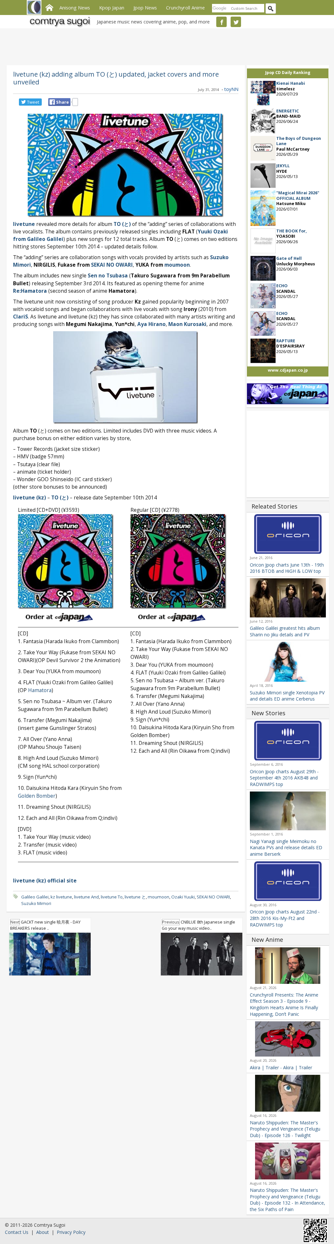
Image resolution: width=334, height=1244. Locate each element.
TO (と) (122, 224)
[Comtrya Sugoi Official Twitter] (236, 22)
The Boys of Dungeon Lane (298, 141)
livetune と (135, 897)
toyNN (231, 89)
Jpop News (145, 7)
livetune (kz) (29, 497)
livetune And (86, 897)
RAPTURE (285, 341)
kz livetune (61, 897)
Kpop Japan (111, 7)
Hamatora (40, 690)
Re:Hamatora (30, 291)
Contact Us (16, 1232)
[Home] (49, 7)
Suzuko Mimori (36, 903)
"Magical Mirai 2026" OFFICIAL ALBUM (297, 195)
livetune (24, 224)
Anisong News (74, 7)
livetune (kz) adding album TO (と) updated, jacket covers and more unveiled (116, 77)
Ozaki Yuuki (183, 897)
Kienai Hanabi (290, 83)
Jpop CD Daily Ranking (288, 72)
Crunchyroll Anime (185, 7)
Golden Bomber (36, 795)
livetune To (112, 897)
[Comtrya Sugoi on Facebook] (221, 22)
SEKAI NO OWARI (213, 897)
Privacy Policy (71, 1232)
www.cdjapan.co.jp (288, 370)
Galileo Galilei (35, 897)
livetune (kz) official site (45, 880)
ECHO (282, 286)
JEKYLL (283, 166)
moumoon (158, 897)
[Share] (52, 102)
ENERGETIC (287, 111)
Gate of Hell (289, 258)
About (42, 1232)
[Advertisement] (165, 45)
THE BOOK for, (291, 231)
